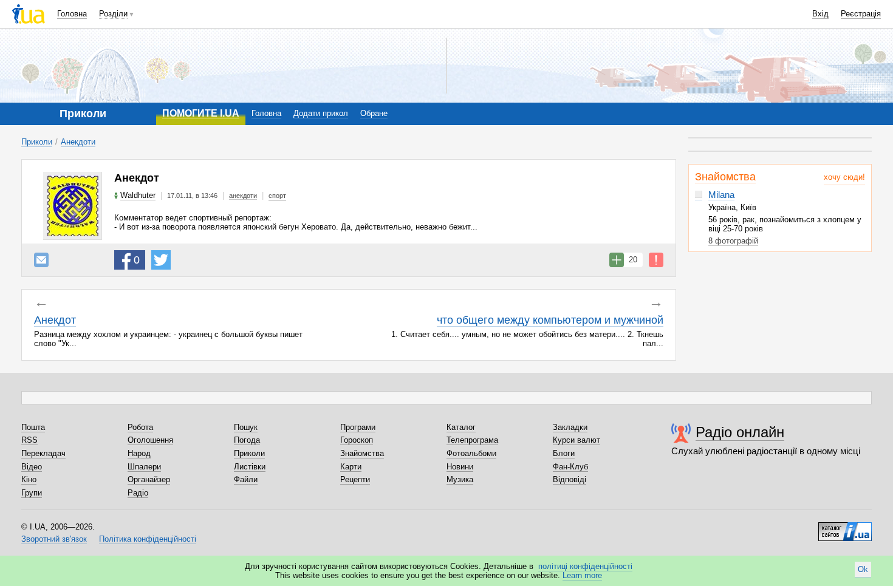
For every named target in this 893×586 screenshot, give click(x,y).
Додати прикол (320, 113)
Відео (31, 466)
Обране (374, 113)
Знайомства (725, 177)
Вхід (820, 13)
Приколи (36, 141)
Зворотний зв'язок (54, 538)
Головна (72, 13)
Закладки (570, 427)
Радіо (138, 492)
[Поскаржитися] (656, 260)
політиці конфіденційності (585, 566)
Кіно (28, 479)
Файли (246, 479)
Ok (863, 569)
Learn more (582, 575)
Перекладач (43, 453)
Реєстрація (861, 13)
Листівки (249, 466)
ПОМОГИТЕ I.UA (200, 113)
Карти (350, 466)
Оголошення (150, 440)
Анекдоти (78, 141)
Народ (139, 453)
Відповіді (569, 479)
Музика (459, 479)
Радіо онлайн (740, 432)
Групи (31, 492)
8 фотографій (733, 240)
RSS (29, 440)
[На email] (41, 260)
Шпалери (144, 466)
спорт (277, 195)
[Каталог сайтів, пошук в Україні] (845, 527)
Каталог (461, 427)
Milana (721, 194)
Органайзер (149, 479)
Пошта (33, 427)
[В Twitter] (161, 260)
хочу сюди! (844, 177)
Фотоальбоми (471, 453)
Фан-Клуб (570, 466)
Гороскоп (356, 440)
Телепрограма (472, 440)
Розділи (113, 13)
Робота (140, 427)
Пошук (246, 427)
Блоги (564, 453)
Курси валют (576, 440)
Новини (459, 466)
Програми (357, 427)
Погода (247, 440)
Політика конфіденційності (147, 538)
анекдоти (243, 195)
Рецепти (355, 479)
